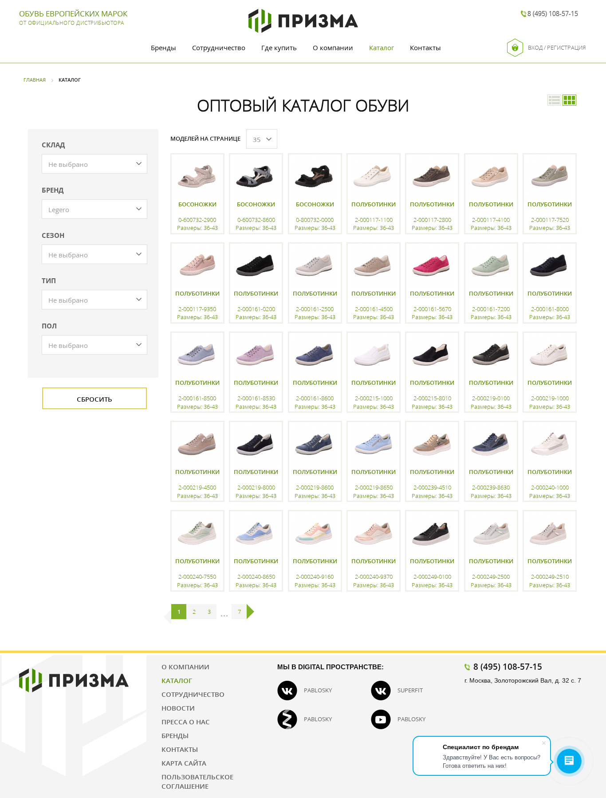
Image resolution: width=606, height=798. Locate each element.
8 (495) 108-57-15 (552, 13)
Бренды (163, 47)
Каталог (381, 47)
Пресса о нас (185, 721)
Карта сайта (183, 762)
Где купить (279, 47)
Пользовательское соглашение (197, 781)
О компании (333, 47)
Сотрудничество (218, 47)
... (224, 612)
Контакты (425, 47)
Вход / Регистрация (557, 47)
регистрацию (196, 600)
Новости (178, 707)
